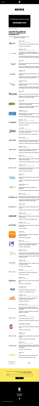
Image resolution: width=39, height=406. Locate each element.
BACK (12, 362)
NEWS (19, 9)
